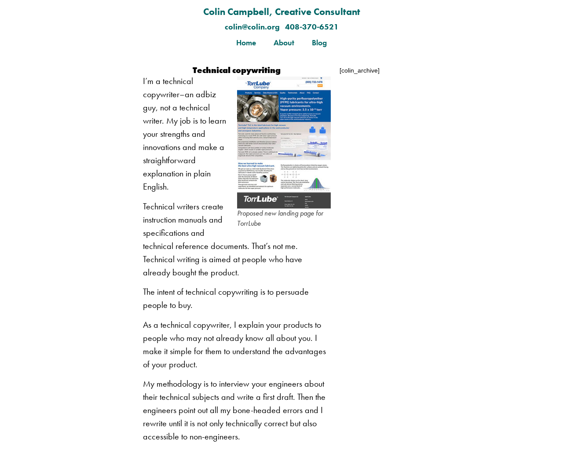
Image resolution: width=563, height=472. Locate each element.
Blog (319, 42)
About (284, 42)
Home (246, 42)
